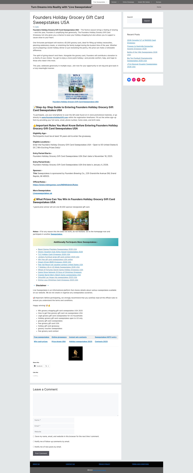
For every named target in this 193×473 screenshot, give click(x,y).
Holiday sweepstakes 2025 (80, 342)
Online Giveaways (128, 2)
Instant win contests (78, 337)
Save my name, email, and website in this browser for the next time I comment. (67, 436)
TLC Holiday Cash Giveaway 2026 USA (54, 254)
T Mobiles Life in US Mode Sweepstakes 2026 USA (59, 267)
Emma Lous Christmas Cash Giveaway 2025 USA (58, 280)
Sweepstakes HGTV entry (106, 337)
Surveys (158, 2)
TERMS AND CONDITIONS (140, 464)
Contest (114, 2)
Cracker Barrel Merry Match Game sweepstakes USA (59, 275)
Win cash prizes (41, 342)
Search (130, 17)
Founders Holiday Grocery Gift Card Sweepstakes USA (76, 102)
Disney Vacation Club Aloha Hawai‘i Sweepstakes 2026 (60, 252)
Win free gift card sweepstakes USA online (55, 260)
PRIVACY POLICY (104, 464)
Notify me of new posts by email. (48, 447)
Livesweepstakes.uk (42, 193)
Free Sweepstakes (99, 2)
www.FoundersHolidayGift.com (55, 117)
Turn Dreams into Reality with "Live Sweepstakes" (61, 7)
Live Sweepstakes (99, 470)
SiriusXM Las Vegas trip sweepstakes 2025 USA (57, 277)
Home (159, 7)
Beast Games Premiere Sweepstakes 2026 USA (57, 249)
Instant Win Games (144, 2)
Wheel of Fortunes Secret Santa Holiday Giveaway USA (60, 270)
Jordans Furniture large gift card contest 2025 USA (58, 257)
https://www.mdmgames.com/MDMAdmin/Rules (55, 185)
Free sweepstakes (41, 337)
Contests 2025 (101, 342)
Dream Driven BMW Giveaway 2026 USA (54, 262)
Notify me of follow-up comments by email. (52, 441)
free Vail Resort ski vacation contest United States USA (60, 265)
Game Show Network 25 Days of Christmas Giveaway (60, 272)
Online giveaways (59, 337)
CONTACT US (70, 464)
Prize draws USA (59, 342)
